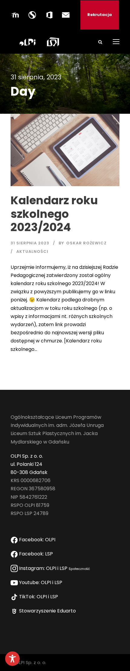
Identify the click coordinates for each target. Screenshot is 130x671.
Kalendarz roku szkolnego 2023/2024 (54, 213)
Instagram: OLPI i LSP (54, 568)
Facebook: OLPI (37, 539)
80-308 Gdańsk (29, 472)
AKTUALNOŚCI (32, 251)
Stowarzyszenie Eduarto (48, 610)
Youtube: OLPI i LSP (41, 582)
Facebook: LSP (36, 553)
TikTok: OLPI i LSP (39, 596)
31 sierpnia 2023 (30, 243)
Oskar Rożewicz (86, 243)
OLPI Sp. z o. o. (27, 456)
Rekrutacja (99, 14)
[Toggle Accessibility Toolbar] (12, 658)
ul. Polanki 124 (26, 464)
